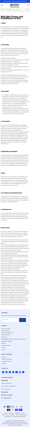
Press (22, 413)
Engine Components (6, 359)
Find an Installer (5, 345)
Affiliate (3, 343)
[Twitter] (16, 371)
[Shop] (23, 371)
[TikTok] (13, 371)
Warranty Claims (5, 334)
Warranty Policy (5, 330)
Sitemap (12, 414)
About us (11, 413)
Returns (3, 349)
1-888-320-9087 (7, 398)
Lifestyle (3, 363)
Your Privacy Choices (21, 414)
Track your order (5, 328)
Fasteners (4, 357)
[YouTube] (19, 371)
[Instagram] (6, 371)
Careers (3, 347)
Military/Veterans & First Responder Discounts (13, 339)
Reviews (17, 413)
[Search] (27, 9)
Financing (4, 337)
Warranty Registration (7, 332)
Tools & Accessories (6, 361)
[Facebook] (2, 371)
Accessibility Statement (19, 416)
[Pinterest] (9, 371)
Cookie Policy (8, 416)
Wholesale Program (6, 341)
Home (6, 413)
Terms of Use (5, 414)
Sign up (22, 320)
